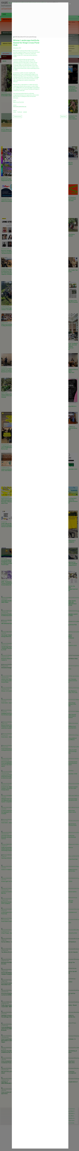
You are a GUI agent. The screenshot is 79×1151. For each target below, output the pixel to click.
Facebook (19, 111)
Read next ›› (63, 116)
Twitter (14, 111)
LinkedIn (25, 111)
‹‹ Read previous (17, 116)
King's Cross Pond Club (18, 102)
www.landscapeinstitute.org (19, 106)
